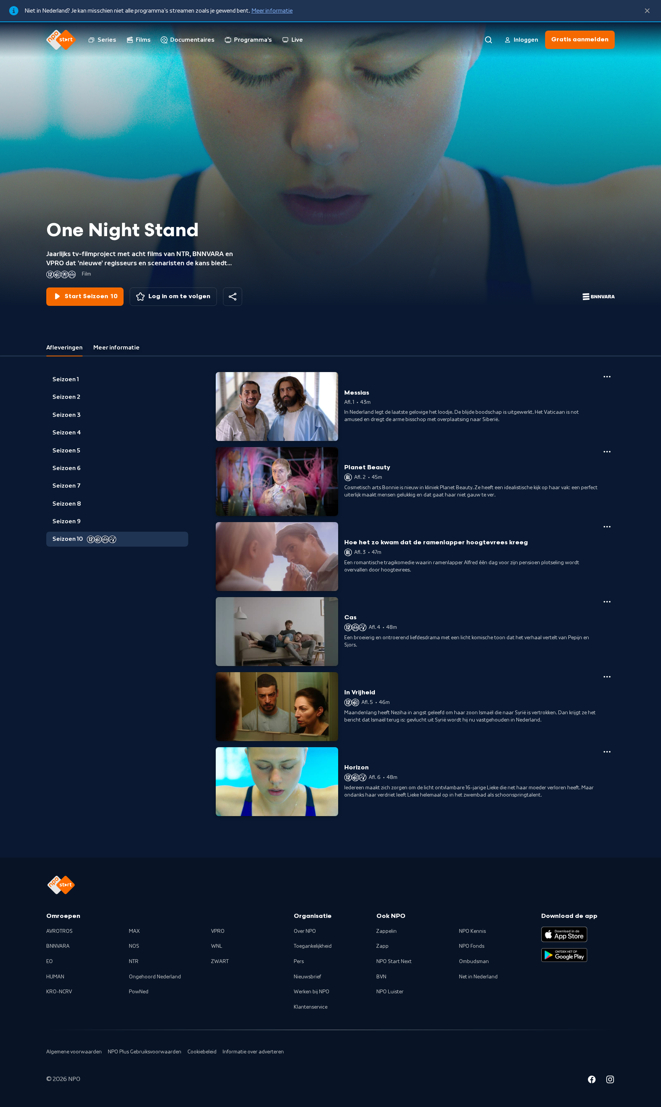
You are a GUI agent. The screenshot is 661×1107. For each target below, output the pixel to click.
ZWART (220, 961)
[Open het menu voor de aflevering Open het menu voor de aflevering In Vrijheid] (607, 676)
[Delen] (232, 296)
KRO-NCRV (59, 991)
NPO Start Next (394, 961)
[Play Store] (564, 955)
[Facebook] (591, 1080)
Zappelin (386, 931)
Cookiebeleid (202, 1052)
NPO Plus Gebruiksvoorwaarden (144, 1052)
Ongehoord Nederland (155, 977)
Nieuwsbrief (307, 977)
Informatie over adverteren (253, 1052)
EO (49, 961)
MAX (134, 931)
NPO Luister (390, 991)
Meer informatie (272, 11)
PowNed (138, 991)
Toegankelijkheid (313, 946)
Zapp (382, 946)
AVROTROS (59, 931)
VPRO (218, 931)
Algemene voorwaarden (74, 1052)
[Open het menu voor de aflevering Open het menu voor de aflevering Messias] (607, 376)
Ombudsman (474, 961)
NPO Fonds (471, 946)
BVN (381, 977)
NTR (133, 961)
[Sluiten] (647, 10)
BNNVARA (58, 946)
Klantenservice (310, 1007)
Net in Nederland (478, 977)
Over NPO (305, 931)
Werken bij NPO (311, 991)
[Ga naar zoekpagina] (488, 40)
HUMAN (55, 977)
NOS (134, 946)
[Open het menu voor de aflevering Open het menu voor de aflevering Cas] (607, 601)
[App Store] (564, 934)
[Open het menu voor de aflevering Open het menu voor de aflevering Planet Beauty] (607, 451)
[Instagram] (610, 1080)
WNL (216, 946)
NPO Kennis (472, 931)
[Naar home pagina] (61, 40)
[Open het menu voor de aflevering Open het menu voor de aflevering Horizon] (607, 751)
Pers (299, 961)
